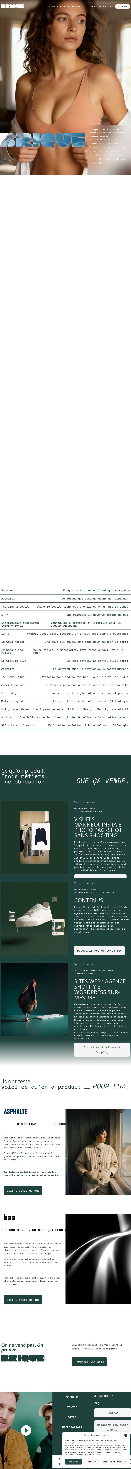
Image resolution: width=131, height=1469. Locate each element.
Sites (78, 6)
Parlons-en (122, 6)
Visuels (53, 6)
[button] (126, 1435)
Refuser (92, 1461)
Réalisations (98, 6)
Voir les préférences (114, 1461)
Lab (111, 6)
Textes (67, 6)
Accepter (73, 1461)
